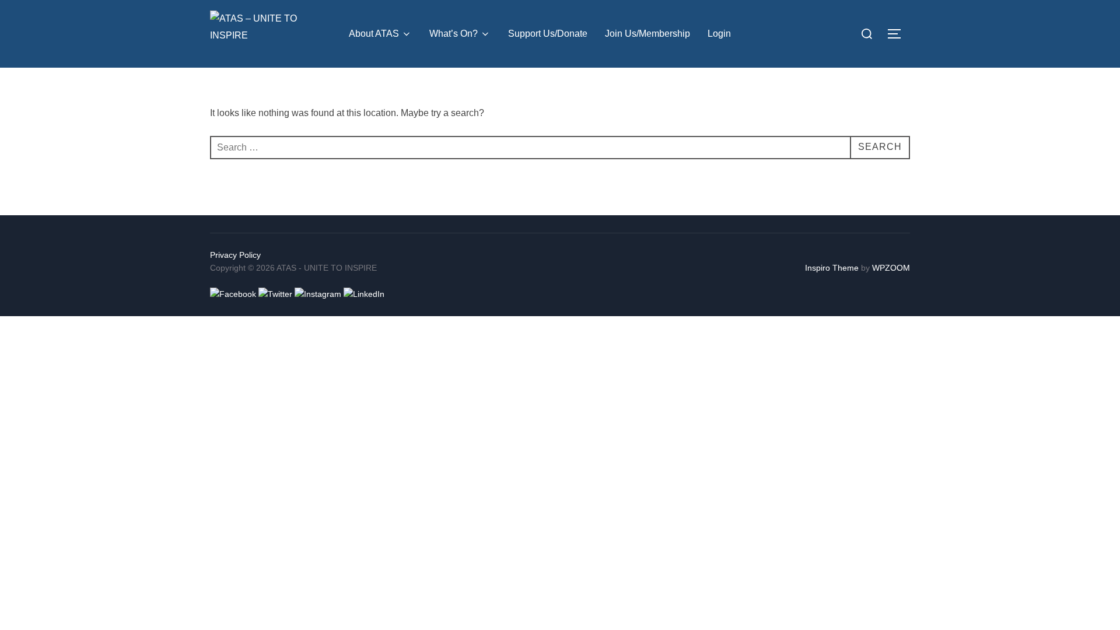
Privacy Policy (235, 255)
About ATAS (374, 33)
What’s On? (453, 33)
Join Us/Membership (647, 33)
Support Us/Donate (547, 33)
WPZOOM (891, 267)
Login (719, 33)
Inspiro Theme (832, 267)
